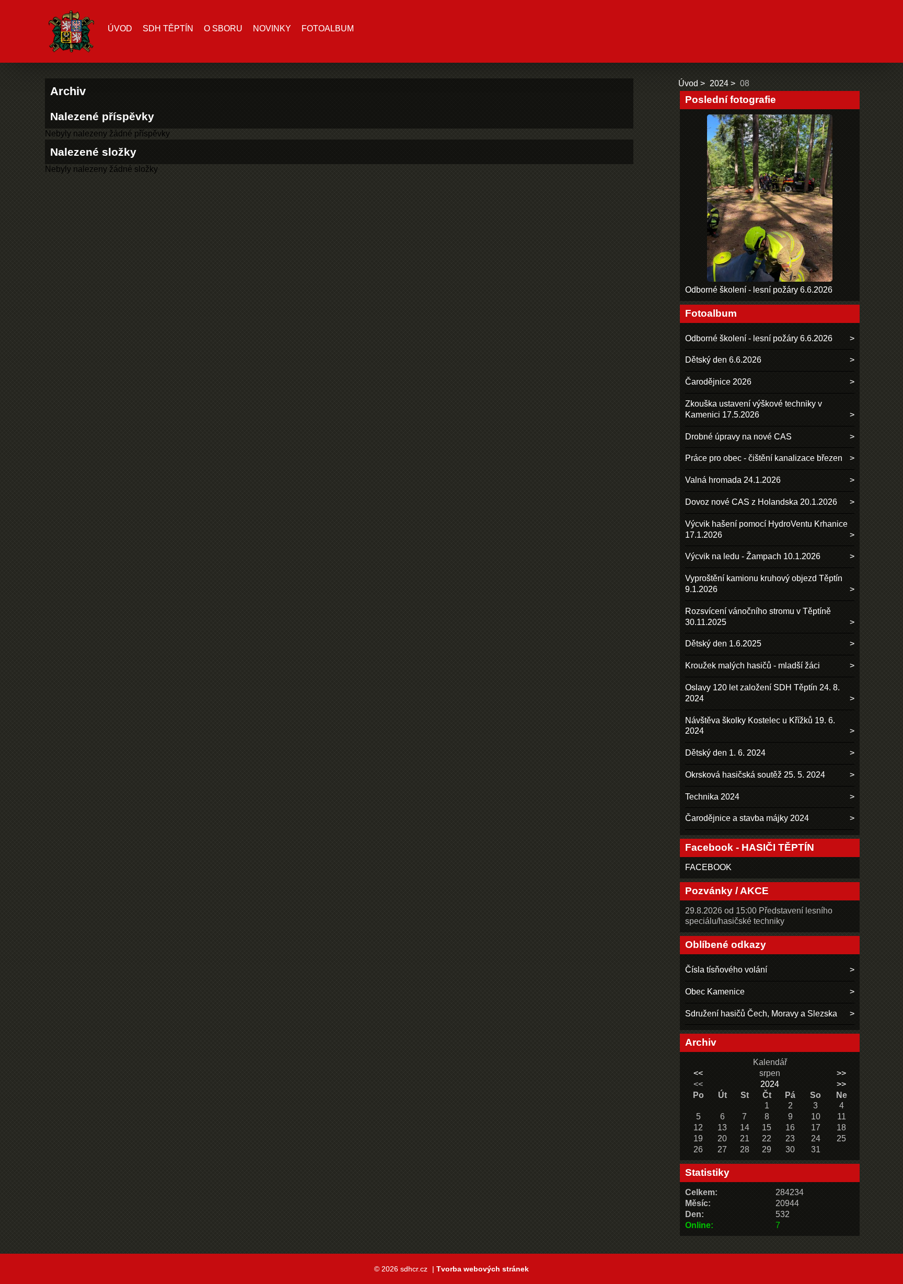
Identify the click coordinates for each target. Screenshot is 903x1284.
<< (698, 1073)
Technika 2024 (712, 796)
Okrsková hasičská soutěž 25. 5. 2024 (755, 774)
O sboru (223, 28)
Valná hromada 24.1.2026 (733, 480)
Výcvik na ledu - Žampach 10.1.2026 (752, 556)
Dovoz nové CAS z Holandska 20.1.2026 (761, 502)
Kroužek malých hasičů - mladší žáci (752, 665)
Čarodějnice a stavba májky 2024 (747, 818)
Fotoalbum (328, 28)
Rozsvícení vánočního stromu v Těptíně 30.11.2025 (758, 617)
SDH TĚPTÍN (168, 28)
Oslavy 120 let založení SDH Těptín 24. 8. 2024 (762, 693)
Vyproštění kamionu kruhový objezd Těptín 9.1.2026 (763, 584)
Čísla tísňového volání (726, 969)
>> (841, 1073)
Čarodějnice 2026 (718, 381)
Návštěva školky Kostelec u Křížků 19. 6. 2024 (760, 726)
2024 (719, 83)
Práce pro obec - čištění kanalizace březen (763, 458)
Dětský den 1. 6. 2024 (725, 752)
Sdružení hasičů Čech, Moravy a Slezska (761, 1013)
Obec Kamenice (715, 991)
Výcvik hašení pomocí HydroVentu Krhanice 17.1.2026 (766, 529)
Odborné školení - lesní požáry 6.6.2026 (758, 289)
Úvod (120, 28)
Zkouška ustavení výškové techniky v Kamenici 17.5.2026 (753, 409)
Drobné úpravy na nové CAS (738, 436)
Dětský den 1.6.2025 (723, 643)
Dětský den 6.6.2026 (723, 359)
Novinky (272, 28)
